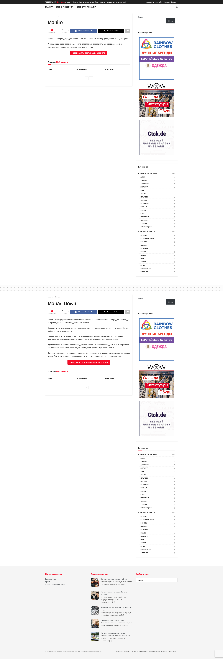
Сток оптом (61, 2)
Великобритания (147, 238)
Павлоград (145, 203)
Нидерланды (146, 268)
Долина (144, 180)
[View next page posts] (91, 78)
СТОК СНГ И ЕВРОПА (64, 7)
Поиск (140, 17)
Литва (143, 265)
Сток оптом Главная (122, 651)
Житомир (144, 187)
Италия (143, 252)
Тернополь (145, 217)
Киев (142, 258)
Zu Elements (81, 69)
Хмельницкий (146, 227)
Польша (144, 207)
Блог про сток (50, 579)
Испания (144, 248)
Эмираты (144, 272)
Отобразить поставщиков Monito (89, 53)
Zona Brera (109, 69)
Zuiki (50, 69)
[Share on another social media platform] (127, 31)
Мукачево (144, 197)
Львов (143, 193)
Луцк (142, 190)
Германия (145, 245)
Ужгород (144, 220)
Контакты (167, 2)
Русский (174, 2)
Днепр (143, 177)
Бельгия (144, 235)
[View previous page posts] (87, 78)
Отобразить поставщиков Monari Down (89, 362)
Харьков (144, 223)
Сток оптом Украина (86, 7)
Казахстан (145, 255)
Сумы (143, 213)
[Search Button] (177, 7)
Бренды (57, 16)
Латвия (143, 262)
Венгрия (144, 242)
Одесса (144, 200)
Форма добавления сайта (153, 2)
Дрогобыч (145, 184)
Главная (49, 7)
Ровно (143, 210)
